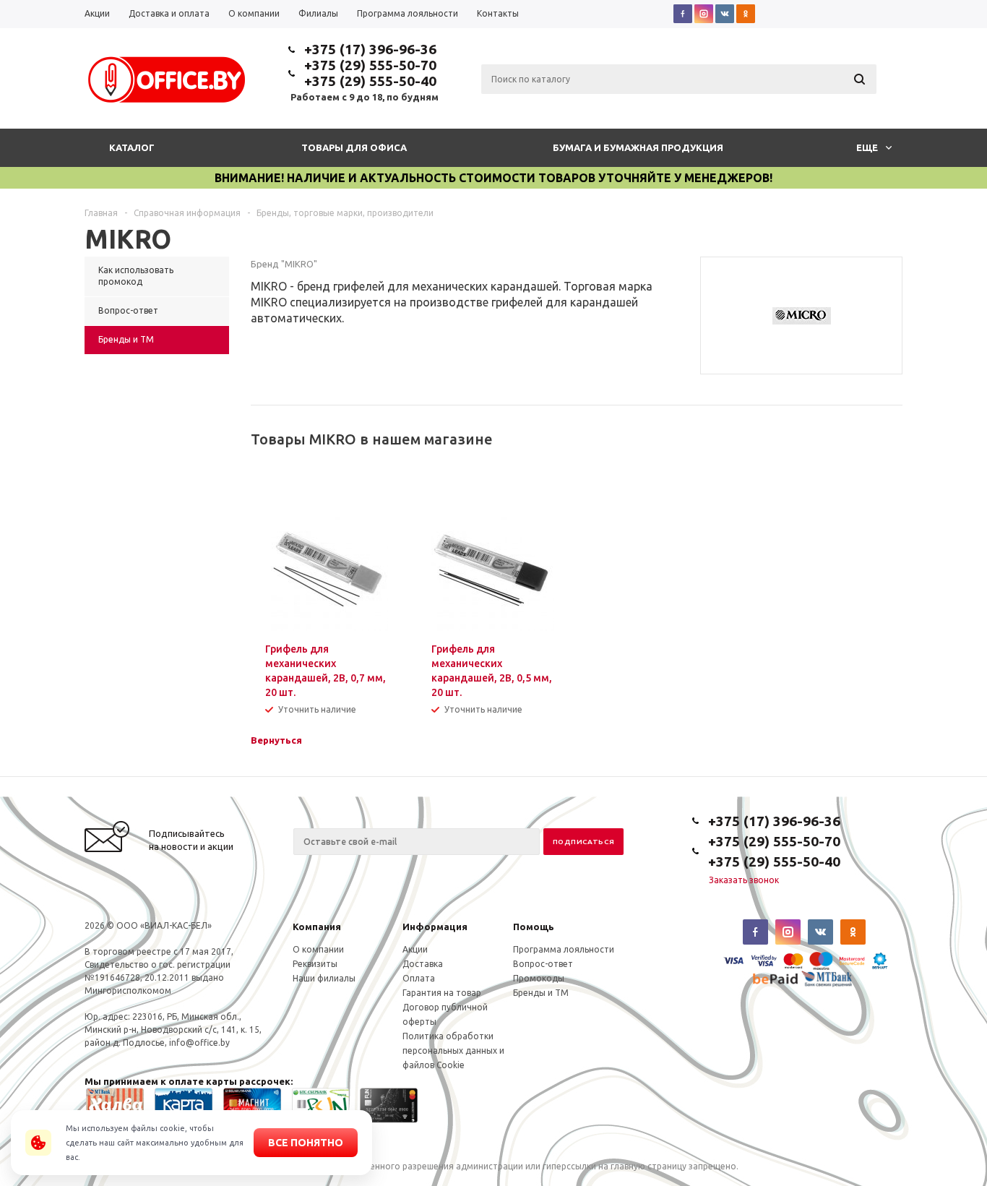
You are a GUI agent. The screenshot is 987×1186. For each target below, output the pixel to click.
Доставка (422, 963)
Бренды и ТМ (541, 992)
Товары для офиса (354, 147)
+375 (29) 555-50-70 (370, 65)
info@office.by (199, 1042)
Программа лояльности (563, 949)
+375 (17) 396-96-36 (370, 49)
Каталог (132, 147)
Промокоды (538, 978)
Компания (317, 926)
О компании (318, 949)
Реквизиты (315, 963)
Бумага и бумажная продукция (638, 147)
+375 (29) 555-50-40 (370, 81)
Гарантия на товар (441, 992)
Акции (415, 949)
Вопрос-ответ (543, 963)
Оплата (418, 978)
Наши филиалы (324, 978)
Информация (434, 926)
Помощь (533, 926)
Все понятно (305, 1142)
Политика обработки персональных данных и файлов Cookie (453, 1050)
